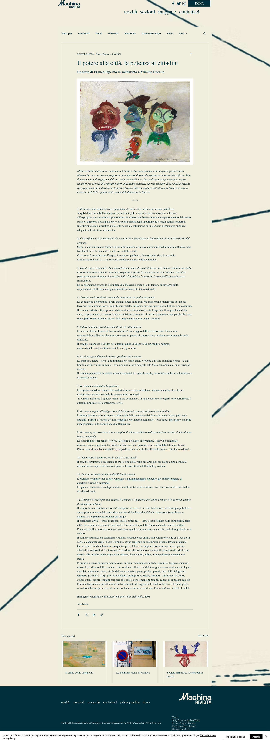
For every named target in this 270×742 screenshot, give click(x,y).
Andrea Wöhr (193, 720)
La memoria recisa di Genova (133, 672)
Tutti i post (67, 33)
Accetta (256, 736)
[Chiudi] (266, 737)
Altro (181, 33)
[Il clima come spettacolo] (84, 654)
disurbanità (130, 33)
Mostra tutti (203, 635)
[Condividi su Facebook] (78, 614)
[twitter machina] (179, 3)
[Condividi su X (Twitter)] (86, 614)
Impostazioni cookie (235, 736)
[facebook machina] (173, 3)
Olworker (191, 723)
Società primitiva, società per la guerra (185, 674)
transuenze (113, 33)
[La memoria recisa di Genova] (135, 654)
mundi (99, 33)
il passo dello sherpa (151, 33)
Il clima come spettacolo (79, 672)
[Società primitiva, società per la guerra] (185, 654)
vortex (170, 33)
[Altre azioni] (191, 54)
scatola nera (84, 33)
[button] (204, 33)
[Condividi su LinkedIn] (93, 614)
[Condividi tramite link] (101, 614)
